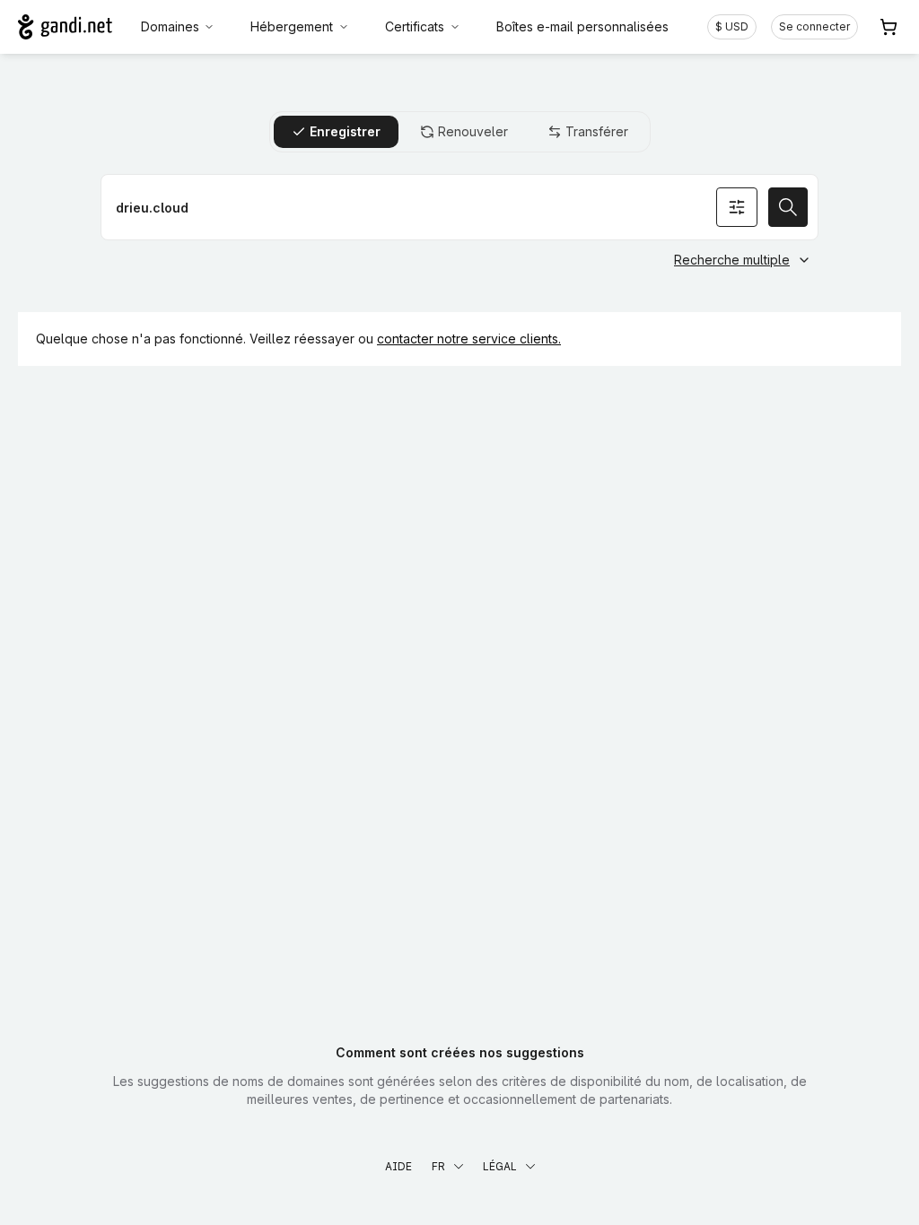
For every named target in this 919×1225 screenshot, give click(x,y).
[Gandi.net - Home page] (65, 27)
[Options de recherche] (736, 207)
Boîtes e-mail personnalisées (582, 26)
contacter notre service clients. (469, 338)
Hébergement (291, 26)
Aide (398, 1166)
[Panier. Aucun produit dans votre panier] (888, 27)
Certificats (414, 26)
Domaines (170, 26)
